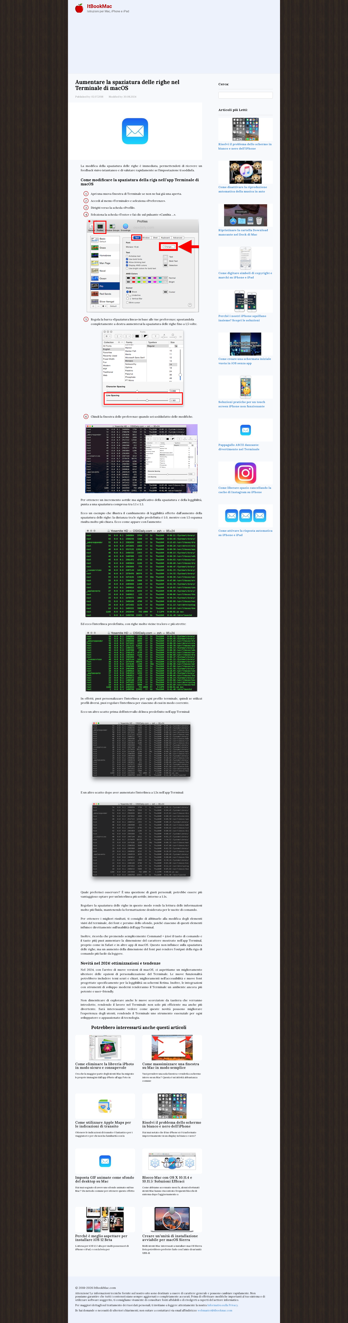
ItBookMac (99, 6)
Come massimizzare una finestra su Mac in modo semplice (170, 1066)
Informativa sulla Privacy (222, 1305)
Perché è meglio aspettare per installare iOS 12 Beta (101, 1238)
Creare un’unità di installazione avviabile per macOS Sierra (170, 1238)
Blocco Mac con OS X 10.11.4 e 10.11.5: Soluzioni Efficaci (167, 1179)
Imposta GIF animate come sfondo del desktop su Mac (104, 1179)
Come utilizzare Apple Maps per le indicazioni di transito (103, 1124)
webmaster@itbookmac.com (215, 1310)
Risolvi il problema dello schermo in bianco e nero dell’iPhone (171, 1124)
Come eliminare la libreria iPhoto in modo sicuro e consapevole (104, 1066)
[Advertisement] (174, 46)
